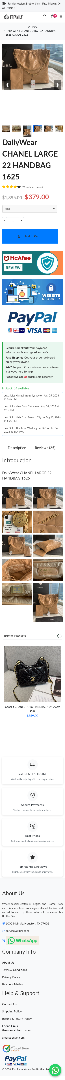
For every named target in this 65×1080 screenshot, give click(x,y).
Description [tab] (17, 448)
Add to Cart (32, 236)
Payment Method (13, 984)
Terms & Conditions (14, 969)
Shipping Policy (12, 1011)
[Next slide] (61, 636)
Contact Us (9, 1004)
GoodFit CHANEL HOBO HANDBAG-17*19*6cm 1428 (32, 709)
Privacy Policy (11, 977)
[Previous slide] (58, 636)
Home (34, 27)
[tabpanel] (32, 685)
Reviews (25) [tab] (45, 448)
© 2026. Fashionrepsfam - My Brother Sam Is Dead (31, 1069)
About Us (8, 962)
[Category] (61, 16)
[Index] (44, 16)
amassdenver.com (13, 1037)
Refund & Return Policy (17, 1018)
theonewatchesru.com (16, 1030)
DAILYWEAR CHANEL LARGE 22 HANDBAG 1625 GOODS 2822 (31, 33)
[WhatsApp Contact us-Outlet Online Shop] (55, 1070)
